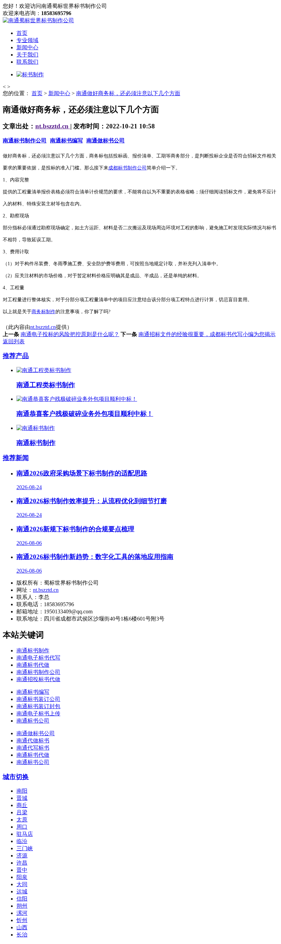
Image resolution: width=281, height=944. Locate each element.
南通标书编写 (66, 140)
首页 (21, 33)
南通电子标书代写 (38, 658)
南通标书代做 (32, 665)
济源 (21, 855)
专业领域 (27, 40)
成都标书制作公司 (127, 167)
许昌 (21, 863)
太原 (21, 819)
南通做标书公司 (105, 140)
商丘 (21, 805)
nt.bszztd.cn (52, 126)
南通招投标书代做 (38, 679)
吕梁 (21, 812)
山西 (21, 927)
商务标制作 (44, 311)
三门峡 (24, 848)
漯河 (21, 913)
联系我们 (27, 62)
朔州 (21, 906)
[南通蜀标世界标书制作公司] (38, 20)
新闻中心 (27, 47)
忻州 (21, 920)
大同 (21, 884)
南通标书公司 (32, 721)
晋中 (21, 870)
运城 (21, 891)
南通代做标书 (32, 740)
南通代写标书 (32, 748)
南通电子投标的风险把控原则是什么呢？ (70, 334)
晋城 (21, 798)
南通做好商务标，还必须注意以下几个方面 (128, 93)
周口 (21, 827)
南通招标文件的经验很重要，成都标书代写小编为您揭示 (207, 334)
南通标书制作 (32, 650)
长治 (21, 934)
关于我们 (27, 55)
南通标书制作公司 (25, 140)
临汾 (21, 841)
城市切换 (16, 776)
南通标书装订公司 (38, 699)
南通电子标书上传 (38, 713)
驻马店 (24, 834)
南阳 (21, 791)
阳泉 (21, 877)
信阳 (21, 899)
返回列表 (14, 341)
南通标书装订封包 (38, 706)
